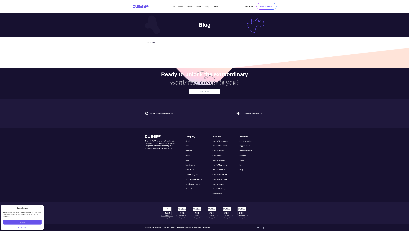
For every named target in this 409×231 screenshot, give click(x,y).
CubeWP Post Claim (219, 179)
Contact (189, 189)
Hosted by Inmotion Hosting (200, 228)
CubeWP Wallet (218, 184)
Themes (180, 7)
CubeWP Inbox (217, 155)
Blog (187, 160)
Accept (22, 222)
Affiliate (215, 7)
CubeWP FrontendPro (220, 146)
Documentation (245, 141)
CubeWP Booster (218, 170)
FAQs (241, 165)
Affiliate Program (192, 174)
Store (187, 146)
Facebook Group (246, 151)
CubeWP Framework (220, 141)
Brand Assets (190, 165)
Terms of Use (175, 228)
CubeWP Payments (219, 165)
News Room (190, 170)
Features (198, 7)
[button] (40, 208)
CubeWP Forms (218, 151)
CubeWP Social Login (220, 174)
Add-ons (189, 7)
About (188, 141)
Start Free (204, 91)
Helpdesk (243, 155)
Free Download (266, 6)
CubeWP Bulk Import (220, 189)
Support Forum (245, 146)
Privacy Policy (22, 227)
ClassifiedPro (217, 194)
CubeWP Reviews (218, 160)
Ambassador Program (194, 179)
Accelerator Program (193, 184)
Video (242, 160)
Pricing (206, 7)
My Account (249, 6)
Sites (173, 7)
